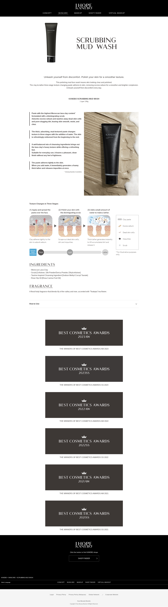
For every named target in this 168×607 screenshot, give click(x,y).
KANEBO (4, 577)
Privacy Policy (61, 594)
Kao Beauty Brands (84, 601)
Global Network (94, 594)
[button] (84, 303)
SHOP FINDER (90, 582)
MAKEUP (80, 582)
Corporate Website (111, 594)
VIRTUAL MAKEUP (104, 582)
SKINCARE (11, 577)
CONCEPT (61, 582)
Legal (52, 594)
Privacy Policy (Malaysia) (77, 594)
